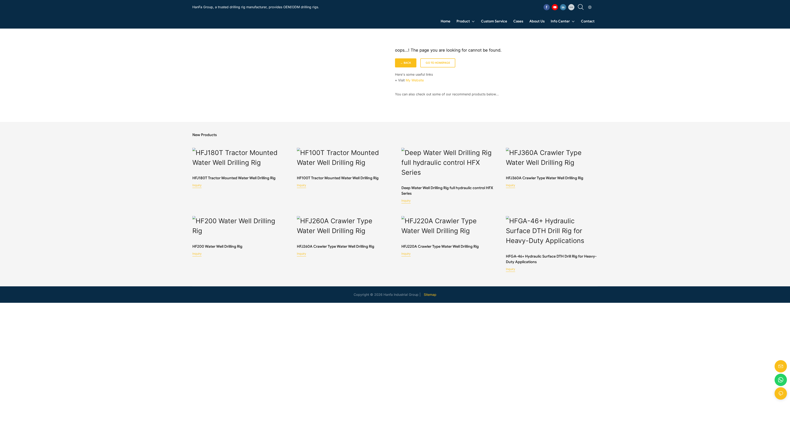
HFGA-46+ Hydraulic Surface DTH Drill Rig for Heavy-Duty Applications (551, 259)
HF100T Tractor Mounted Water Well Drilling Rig (338, 178)
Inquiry (197, 185)
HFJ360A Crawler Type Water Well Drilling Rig (544, 178)
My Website (415, 80)
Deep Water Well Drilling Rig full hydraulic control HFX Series (447, 191)
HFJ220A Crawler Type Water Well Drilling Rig (440, 246)
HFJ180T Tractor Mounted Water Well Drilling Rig (233, 178)
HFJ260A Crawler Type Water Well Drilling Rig (335, 246)
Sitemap (430, 295)
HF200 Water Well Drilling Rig (217, 246)
